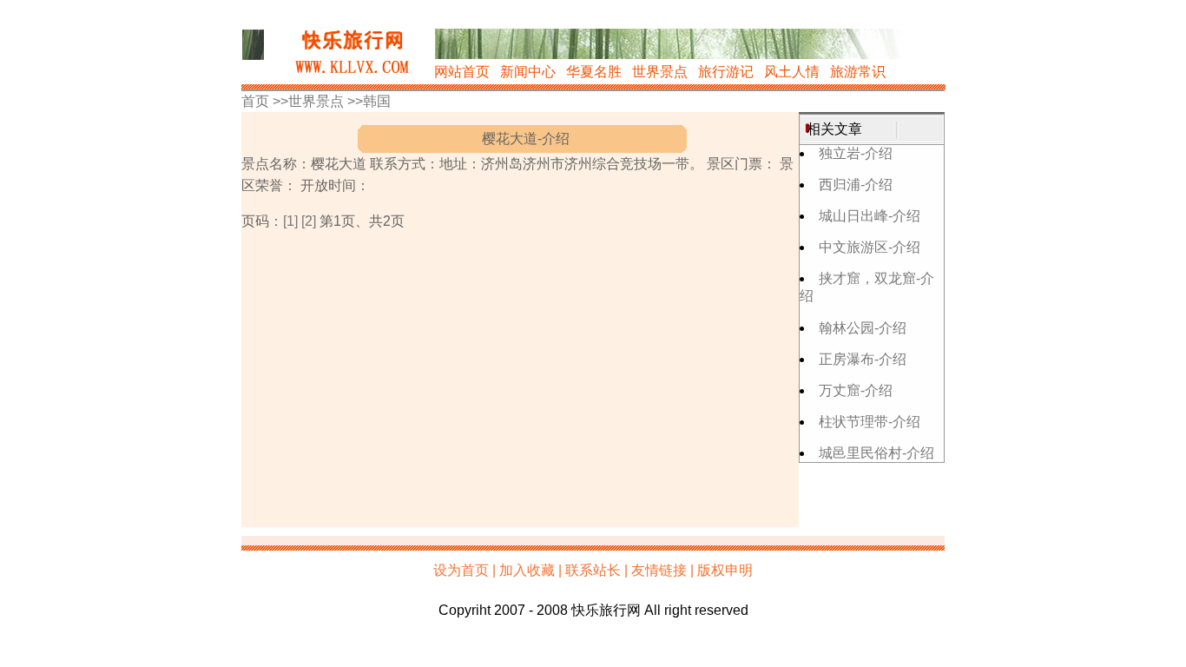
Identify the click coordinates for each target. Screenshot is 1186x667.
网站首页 (462, 71)
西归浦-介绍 (856, 184)
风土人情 (792, 71)
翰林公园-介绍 (862, 327)
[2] (308, 221)
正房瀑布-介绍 (862, 359)
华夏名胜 (594, 71)
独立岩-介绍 (856, 153)
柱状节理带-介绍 (869, 421)
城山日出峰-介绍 (869, 215)
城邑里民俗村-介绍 (876, 453)
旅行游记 (726, 71)
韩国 (377, 101)
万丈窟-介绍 (856, 390)
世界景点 (660, 71)
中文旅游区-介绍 (869, 247)
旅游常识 (858, 71)
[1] (290, 221)
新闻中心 (528, 71)
